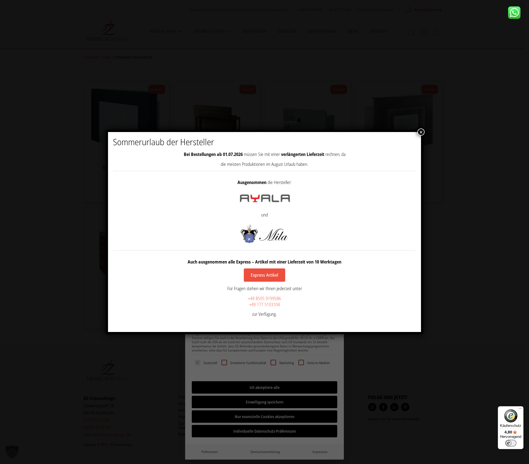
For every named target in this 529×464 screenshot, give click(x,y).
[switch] (510, 443)
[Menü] (520, 409)
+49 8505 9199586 (264, 298)
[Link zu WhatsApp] (516, 12)
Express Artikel (264, 275)
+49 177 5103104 (264, 304)
